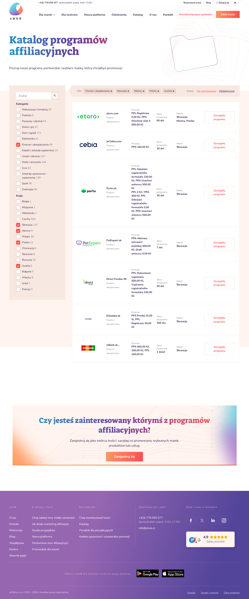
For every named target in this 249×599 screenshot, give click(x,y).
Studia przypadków (43, 530)
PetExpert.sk (113, 240)
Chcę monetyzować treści (94, 518)
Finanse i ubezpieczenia (37, 144)
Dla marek (45, 15)
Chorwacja (29, 248)
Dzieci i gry (30, 127)
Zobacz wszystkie (215, 541)
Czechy (29, 219)
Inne (26, 168)
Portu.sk (111, 188)
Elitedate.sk (113, 315)
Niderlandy (29, 213)
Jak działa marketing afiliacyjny (50, 524)
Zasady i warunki (210, 592)
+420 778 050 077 (48, 2)
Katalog (138, 15)
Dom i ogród (31, 133)
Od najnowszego (206, 91)
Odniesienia (119, 15)
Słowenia (28, 254)
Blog (208, 2)
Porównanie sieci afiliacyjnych (50, 543)
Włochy (27, 277)
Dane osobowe (232, 592)
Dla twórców (69, 15)
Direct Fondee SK (116, 279)
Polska (27, 242)
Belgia (26, 201)
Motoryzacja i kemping (36, 109)
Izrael (26, 283)
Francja (27, 289)
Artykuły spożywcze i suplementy (34, 175)
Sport (27, 183)
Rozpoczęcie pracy (192, 2)
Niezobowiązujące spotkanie (195, 14)
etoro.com (112, 113)
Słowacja (30, 224)
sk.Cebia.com (113, 141)
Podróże (28, 115)
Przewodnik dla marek (45, 549)
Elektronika (30, 138)
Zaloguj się (224, 2)
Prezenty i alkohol (34, 121)
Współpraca (16, 543)
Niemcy (27, 230)
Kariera (13, 549)
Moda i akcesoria (34, 162)
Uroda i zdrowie (33, 156)
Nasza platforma (94, 15)
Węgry (28, 236)
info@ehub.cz (147, 528)
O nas (153, 15)
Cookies (191, 592)
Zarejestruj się (124, 456)
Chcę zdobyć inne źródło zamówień (53, 518)
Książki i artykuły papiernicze (40, 150)
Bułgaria (28, 271)
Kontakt (168, 15)
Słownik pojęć (17, 555)
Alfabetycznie (227, 91)
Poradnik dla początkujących (96, 530)
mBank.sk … (113, 345)
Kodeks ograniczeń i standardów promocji (104, 536)
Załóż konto (228, 14)
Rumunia (29, 260)
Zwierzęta (29, 189)
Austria (27, 265)
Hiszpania (28, 207)
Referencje (16, 530)
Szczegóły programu (219, 117)
